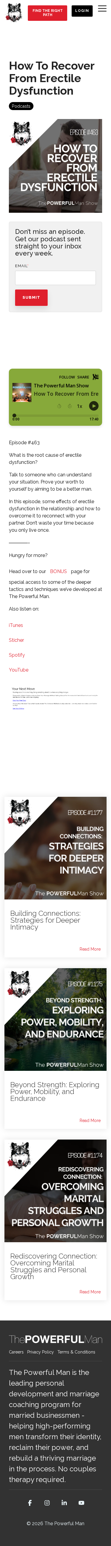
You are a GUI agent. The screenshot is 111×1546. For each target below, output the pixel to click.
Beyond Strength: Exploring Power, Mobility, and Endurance (54, 1091)
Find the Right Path (47, 13)
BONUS (58, 571)
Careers (16, 1352)
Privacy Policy (40, 1352)
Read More (90, 949)
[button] (102, 8)
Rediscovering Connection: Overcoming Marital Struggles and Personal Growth (53, 1266)
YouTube (18, 670)
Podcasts (21, 106)
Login (82, 11)
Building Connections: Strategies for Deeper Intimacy (45, 920)
